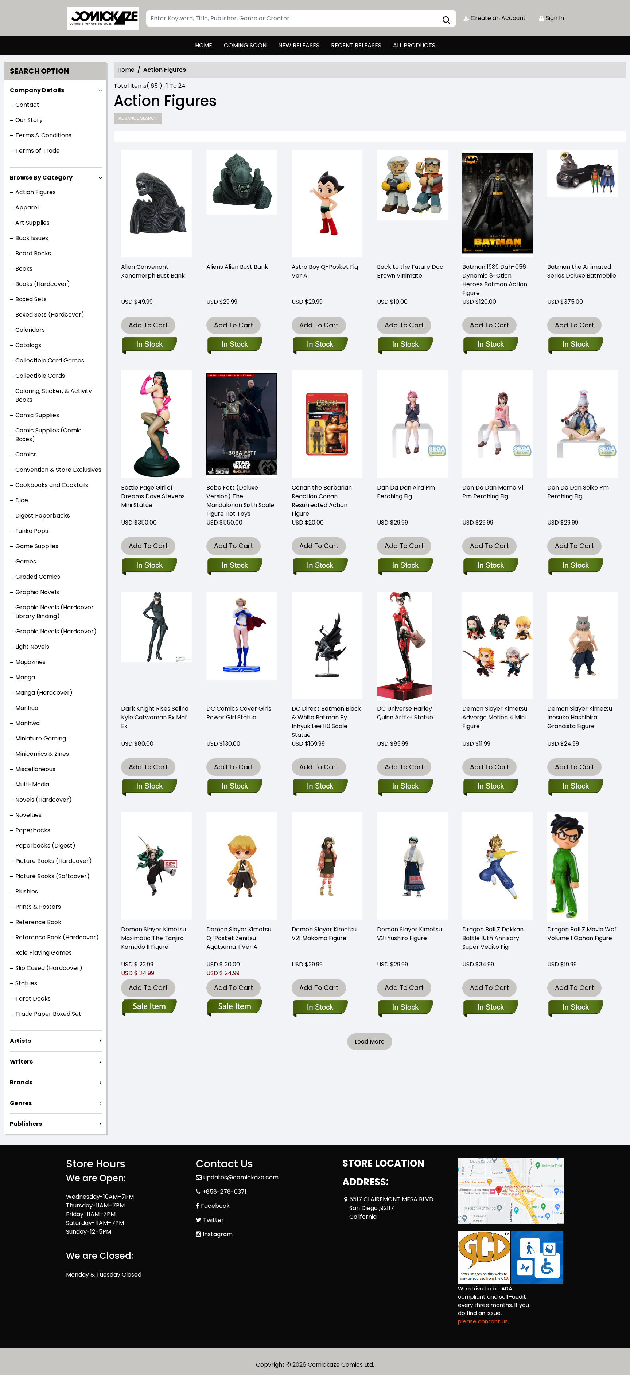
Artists (20, 1041)
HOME (203, 45)
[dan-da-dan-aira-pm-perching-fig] (412, 425)
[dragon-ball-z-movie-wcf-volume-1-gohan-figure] (567, 867)
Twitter (213, 1220)
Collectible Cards (40, 376)
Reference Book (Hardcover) (57, 937)
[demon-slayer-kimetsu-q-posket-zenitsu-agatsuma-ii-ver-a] (241, 867)
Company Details (37, 90)
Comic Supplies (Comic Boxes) (48, 434)
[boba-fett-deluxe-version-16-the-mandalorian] (241, 425)
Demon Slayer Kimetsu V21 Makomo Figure (324, 933)
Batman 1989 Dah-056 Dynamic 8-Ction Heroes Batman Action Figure (494, 280)
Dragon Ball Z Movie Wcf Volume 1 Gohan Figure (582, 933)
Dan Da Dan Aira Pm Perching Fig (406, 491)
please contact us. (483, 1321)
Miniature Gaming (40, 738)
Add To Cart (148, 325)
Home (126, 70)
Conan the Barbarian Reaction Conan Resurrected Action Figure (322, 500)
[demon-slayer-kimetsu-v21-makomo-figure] (327, 867)
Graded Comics (37, 577)
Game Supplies (36, 546)
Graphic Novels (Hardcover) (56, 631)
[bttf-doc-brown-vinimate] (412, 204)
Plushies (26, 891)
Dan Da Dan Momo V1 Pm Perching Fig (493, 491)
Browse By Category (41, 177)
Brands (21, 1082)
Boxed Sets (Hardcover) (49, 314)
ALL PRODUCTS (414, 45)
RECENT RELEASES (356, 45)
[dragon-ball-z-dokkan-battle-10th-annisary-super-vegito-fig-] (497, 867)
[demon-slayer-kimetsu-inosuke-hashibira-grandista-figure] (582, 646)
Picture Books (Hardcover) (53, 861)
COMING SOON (245, 45)
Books (23, 268)
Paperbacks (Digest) (45, 845)
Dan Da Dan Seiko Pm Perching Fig (578, 491)
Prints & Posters (38, 907)
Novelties (28, 815)
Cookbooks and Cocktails (51, 485)
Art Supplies (32, 223)
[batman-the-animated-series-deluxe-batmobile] (582, 204)
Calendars (30, 330)
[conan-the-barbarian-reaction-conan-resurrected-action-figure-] (327, 425)
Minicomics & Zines (42, 754)
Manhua (26, 708)
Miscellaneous (35, 769)
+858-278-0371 (224, 1191)
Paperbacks (32, 830)
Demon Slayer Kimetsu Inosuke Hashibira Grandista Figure (579, 717)
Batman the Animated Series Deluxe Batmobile (581, 271)
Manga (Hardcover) (44, 692)
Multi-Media (32, 784)
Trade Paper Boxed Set (48, 1014)
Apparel (27, 207)
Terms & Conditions (43, 135)
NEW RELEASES (298, 45)
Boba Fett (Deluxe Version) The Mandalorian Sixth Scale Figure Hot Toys (240, 500)
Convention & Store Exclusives (58, 469)
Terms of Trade (37, 150)
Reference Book (38, 922)
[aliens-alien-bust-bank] (241, 204)
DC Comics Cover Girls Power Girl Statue (238, 713)
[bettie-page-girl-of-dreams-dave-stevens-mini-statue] (156, 425)
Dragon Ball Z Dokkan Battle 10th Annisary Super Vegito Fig (493, 938)
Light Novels (32, 647)
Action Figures (35, 192)
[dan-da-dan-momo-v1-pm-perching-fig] (497, 425)
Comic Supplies (37, 415)
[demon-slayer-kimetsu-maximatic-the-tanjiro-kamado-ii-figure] (156, 867)
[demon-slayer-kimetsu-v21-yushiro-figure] (412, 867)
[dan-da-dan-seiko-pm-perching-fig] (582, 425)
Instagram (218, 1234)
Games (25, 561)
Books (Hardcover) (42, 284)
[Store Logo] (102, 18)
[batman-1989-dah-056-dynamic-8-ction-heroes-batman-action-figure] (497, 204)
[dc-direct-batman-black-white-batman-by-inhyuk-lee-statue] (327, 646)
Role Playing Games (43, 952)
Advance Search (138, 118)
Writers (21, 1061)
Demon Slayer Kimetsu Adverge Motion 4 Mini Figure (494, 717)
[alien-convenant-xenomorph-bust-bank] (156, 204)
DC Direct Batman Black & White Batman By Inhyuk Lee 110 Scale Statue (326, 721)
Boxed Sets (31, 299)
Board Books (33, 253)
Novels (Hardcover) (43, 799)
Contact (27, 105)
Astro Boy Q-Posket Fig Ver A (325, 271)
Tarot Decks (33, 998)
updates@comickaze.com (241, 1177)
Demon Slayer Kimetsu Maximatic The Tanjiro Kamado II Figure (153, 938)
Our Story (29, 120)
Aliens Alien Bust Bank (237, 267)
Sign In (554, 18)
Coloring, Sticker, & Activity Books (53, 395)
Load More (370, 1041)
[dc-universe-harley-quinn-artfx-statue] (404, 646)
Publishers (26, 1124)
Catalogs (28, 345)
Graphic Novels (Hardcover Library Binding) (54, 611)
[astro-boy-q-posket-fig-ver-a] (327, 204)
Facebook (215, 1206)
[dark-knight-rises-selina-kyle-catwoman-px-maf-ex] (156, 646)
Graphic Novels (37, 592)
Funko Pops (31, 531)
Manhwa (27, 723)
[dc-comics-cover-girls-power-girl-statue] (241, 646)
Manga (25, 677)
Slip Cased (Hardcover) (48, 968)
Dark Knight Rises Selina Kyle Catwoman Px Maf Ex (154, 717)
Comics (26, 454)
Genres (21, 1103)
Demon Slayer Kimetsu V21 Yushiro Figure (409, 933)
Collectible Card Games (49, 360)
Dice (21, 500)
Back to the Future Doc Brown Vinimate (410, 271)
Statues (26, 983)
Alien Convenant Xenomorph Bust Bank (153, 271)
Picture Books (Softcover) (52, 876)
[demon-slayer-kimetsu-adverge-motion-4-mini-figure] (497, 646)
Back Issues (31, 238)
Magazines (30, 662)
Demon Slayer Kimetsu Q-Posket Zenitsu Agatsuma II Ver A (238, 938)
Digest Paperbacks (42, 515)
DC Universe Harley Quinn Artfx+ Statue (405, 713)
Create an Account (497, 18)
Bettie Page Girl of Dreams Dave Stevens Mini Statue (153, 496)
